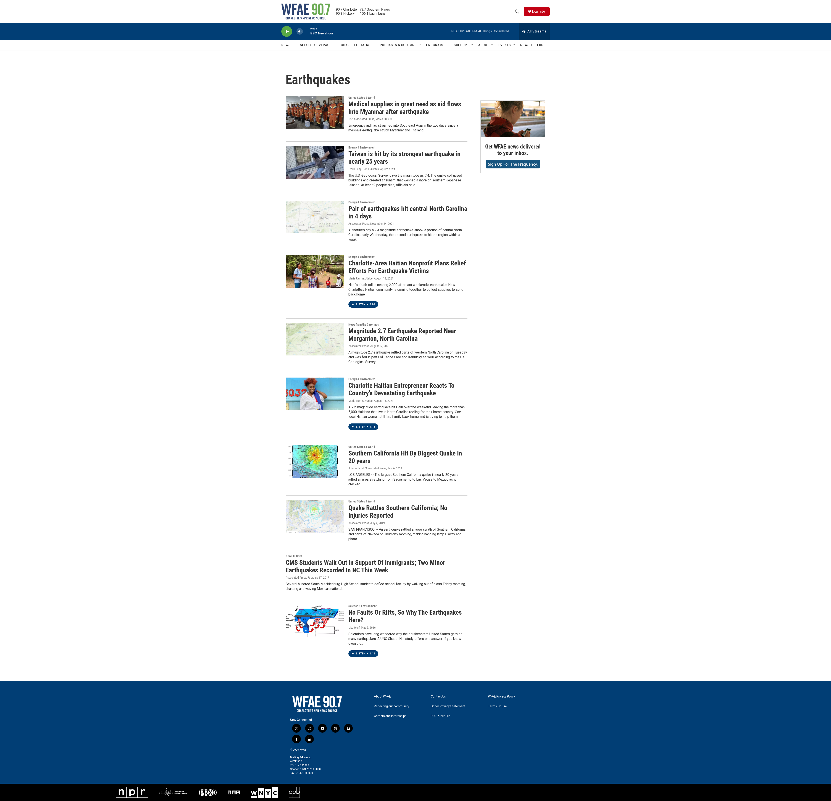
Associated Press (358, 223)
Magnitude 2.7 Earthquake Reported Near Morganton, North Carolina (402, 334)
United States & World (361, 97)
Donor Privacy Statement (448, 706)
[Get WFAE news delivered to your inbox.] (513, 119)
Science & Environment (362, 606)
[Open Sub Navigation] (294, 45)
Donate (538, 11)
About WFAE (382, 696)
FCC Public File (440, 716)
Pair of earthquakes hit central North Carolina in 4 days (407, 212)
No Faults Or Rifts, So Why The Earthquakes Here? (405, 616)
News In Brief (294, 556)
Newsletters (531, 45)
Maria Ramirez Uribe (360, 278)
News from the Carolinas (363, 324)
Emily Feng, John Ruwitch (363, 169)
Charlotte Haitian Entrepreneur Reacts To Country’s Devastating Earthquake (401, 389)
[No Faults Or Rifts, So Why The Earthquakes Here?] (315, 620)
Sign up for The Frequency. (513, 164)
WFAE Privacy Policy (501, 696)
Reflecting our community (391, 706)
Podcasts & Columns (398, 45)
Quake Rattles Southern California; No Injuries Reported (397, 511)
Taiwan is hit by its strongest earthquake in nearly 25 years (404, 157)
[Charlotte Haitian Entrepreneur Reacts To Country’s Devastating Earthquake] (315, 394)
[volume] (299, 31)
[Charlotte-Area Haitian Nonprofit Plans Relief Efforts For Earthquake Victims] (315, 271)
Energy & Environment (361, 147)
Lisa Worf (354, 627)
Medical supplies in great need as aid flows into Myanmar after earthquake (404, 107)
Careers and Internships (390, 716)
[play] (286, 31)
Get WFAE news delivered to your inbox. (513, 149)
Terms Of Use (497, 706)
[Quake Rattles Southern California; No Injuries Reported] (315, 516)
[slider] (306, 31)
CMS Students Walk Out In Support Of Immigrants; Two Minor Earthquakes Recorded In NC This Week (365, 566)
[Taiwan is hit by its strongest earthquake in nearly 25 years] (315, 162)
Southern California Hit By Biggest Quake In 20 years (405, 457)
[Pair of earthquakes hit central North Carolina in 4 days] (315, 217)
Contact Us (438, 696)
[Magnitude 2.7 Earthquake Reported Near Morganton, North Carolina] (315, 339)
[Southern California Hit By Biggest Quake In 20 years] (315, 461)
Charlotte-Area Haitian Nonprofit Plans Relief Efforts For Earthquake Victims (407, 267)
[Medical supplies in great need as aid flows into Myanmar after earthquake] (315, 112)
